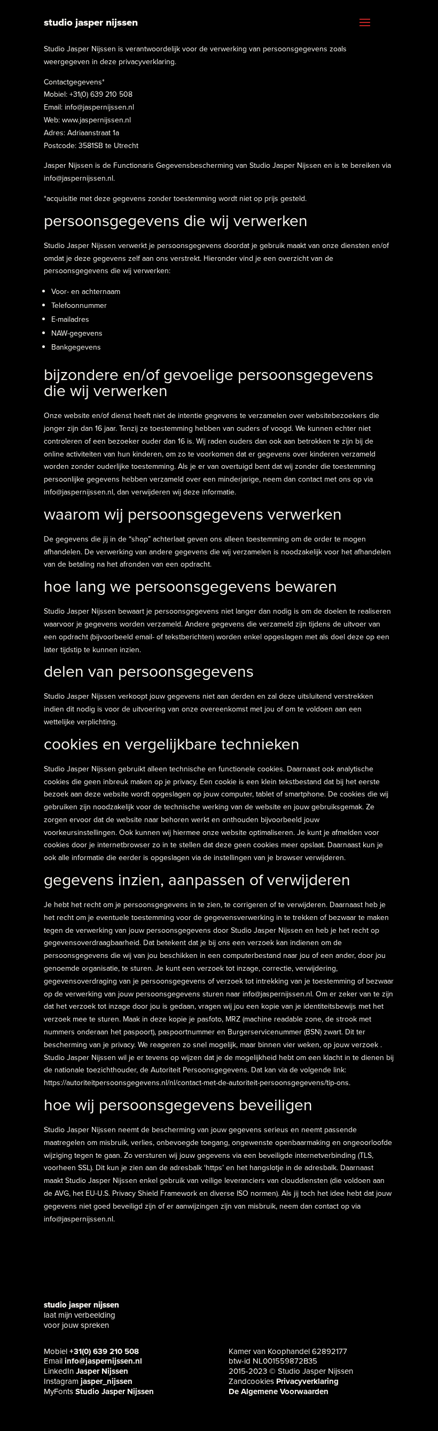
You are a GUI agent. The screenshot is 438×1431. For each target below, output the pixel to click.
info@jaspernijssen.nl (103, 1361)
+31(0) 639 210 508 (104, 1351)
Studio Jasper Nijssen (114, 1391)
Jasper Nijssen (102, 1371)
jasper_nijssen (106, 1381)
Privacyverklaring (307, 1381)
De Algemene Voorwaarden (278, 1391)
